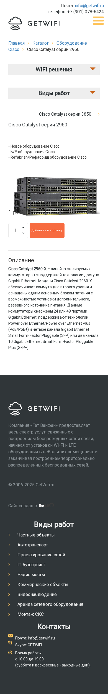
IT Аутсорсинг (31, 564)
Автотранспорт (32, 544)
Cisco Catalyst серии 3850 (65, 114)
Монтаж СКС (30, 614)
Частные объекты (36, 535)
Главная (16, 43)
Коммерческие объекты (42, 584)
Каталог (40, 43)
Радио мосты (31, 574)
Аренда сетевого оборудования (50, 604)
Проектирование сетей (41, 554)
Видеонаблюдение (37, 594)
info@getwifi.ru (89, 5)
